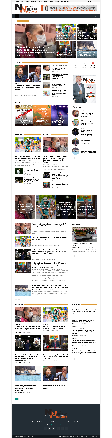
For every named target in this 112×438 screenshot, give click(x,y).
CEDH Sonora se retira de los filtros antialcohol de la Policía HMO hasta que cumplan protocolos (60, 76)
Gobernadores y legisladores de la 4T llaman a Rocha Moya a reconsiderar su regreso (60, 184)
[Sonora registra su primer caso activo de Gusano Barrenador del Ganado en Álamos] (46, 93)
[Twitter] (92, 1)
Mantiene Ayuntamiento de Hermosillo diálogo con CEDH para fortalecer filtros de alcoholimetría (60, 67)
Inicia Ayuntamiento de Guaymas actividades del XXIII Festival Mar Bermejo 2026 (59, 122)
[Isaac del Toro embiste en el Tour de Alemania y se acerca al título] (66, 32)
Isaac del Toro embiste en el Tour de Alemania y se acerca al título (46, 20)
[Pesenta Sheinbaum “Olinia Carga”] (84, 234)
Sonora (17, 83)
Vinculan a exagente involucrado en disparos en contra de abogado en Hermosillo (24, 122)
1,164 (30, 399)
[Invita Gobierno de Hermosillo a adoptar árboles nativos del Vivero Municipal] (42, 115)
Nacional (19, 44)
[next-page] (19, 129)
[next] (94, 21)
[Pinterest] (58, 428)
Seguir (84, 62)
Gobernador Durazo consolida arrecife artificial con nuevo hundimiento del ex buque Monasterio (88, 152)
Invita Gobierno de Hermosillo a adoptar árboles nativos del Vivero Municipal (41, 122)
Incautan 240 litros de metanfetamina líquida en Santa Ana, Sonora (59, 84)
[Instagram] (90, 1)
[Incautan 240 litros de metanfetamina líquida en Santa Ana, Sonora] (46, 85)
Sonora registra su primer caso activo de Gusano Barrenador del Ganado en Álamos (59, 92)
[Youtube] (96, 1)
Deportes (59, 33)
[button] (95, 16)
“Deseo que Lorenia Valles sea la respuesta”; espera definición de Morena (27, 87)
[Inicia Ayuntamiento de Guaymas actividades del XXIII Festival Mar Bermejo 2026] (59, 115)
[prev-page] (16, 129)
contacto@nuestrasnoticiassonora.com (59, 424)
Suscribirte (93, 62)
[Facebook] (88, 1)
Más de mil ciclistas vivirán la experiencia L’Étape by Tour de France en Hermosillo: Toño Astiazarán (32, 180)
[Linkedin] (53, 428)
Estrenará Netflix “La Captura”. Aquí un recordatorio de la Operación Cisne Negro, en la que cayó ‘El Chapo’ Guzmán (60, 175)
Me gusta (75, 62)
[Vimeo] (94, 1)
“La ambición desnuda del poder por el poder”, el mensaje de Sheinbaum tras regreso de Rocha (55, 159)
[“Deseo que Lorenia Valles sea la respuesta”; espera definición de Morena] (28, 73)
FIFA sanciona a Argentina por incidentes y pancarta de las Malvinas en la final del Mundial (32, 171)
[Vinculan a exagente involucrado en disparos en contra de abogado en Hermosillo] (24, 115)
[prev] (92, 21)
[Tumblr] (62, 428)
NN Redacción (18, 91)
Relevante (80, 49)
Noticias (24, 118)
